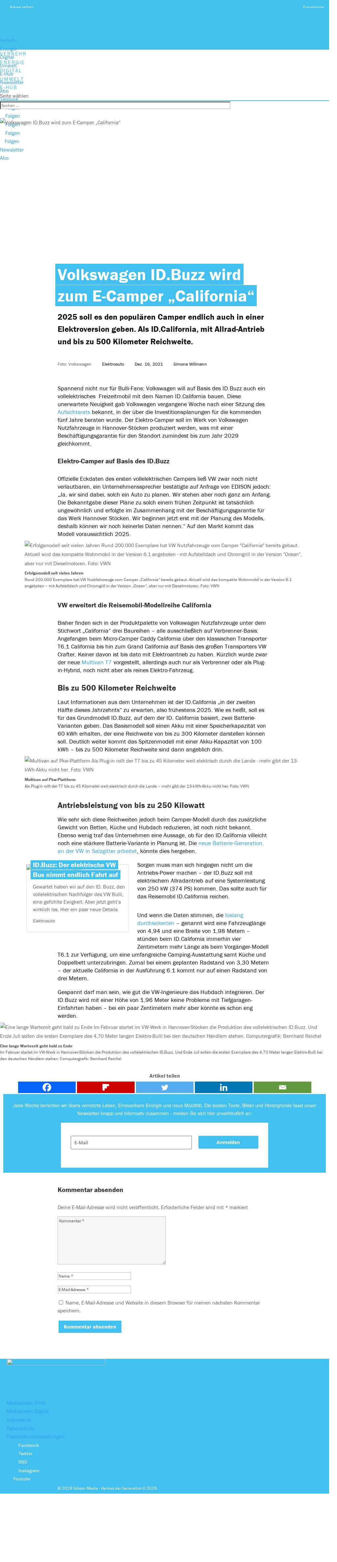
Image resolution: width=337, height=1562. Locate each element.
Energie (8, 48)
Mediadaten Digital (28, 1411)
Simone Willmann (190, 364)
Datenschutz (20, 1428)
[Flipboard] (106, 1087)
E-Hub (6, 73)
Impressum (19, 1419)
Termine (9, 99)
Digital (7, 57)
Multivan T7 (97, 662)
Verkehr (8, 40)
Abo (4, 90)
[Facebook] (47, 1087)
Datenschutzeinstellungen (36, 1436)
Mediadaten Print (26, 1403)
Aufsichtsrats (74, 412)
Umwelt (8, 65)
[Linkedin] (223, 1087)
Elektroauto (113, 364)
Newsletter (22, 7)
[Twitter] (165, 1087)
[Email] (282, 1087)
